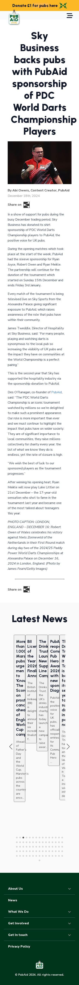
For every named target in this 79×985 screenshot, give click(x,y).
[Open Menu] (70, 16)
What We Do (18, 911)
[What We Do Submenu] (70, 911)
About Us (15, 888)
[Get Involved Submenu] (70, 923)
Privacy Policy (19, 946)
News (12, 900)
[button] (11, 747)
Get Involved (18, 923)
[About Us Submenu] (70, 888)
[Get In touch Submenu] (70, 935)
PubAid (56, 392)
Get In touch (18, 935)
